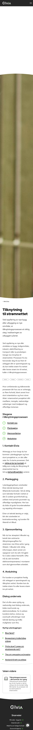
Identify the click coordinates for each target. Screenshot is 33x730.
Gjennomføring (14, 433)
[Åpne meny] (30, 3)
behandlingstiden (15, 472)
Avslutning (11, 438)
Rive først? (9, 633)
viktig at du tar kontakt (14, 463)
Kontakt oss (12, 423)
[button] (27, 725)
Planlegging (12, 428)
